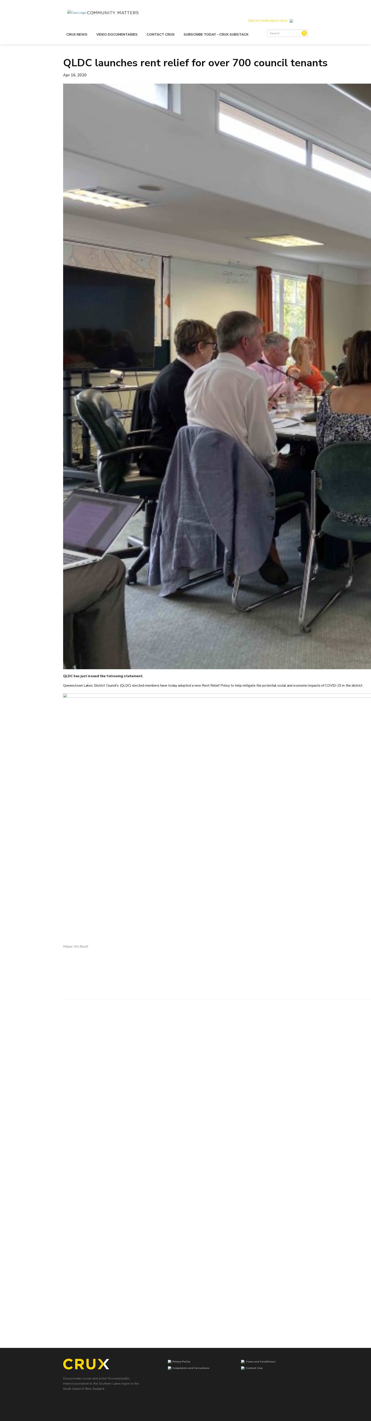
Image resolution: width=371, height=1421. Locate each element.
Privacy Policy (181, 1361)
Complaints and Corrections (190, 1368)
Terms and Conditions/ (260, 1361)
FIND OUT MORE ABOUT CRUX (267, 21)
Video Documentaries (117, 34)
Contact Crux (161, 34)
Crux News (76, 34)
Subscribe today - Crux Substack (216, 34)
